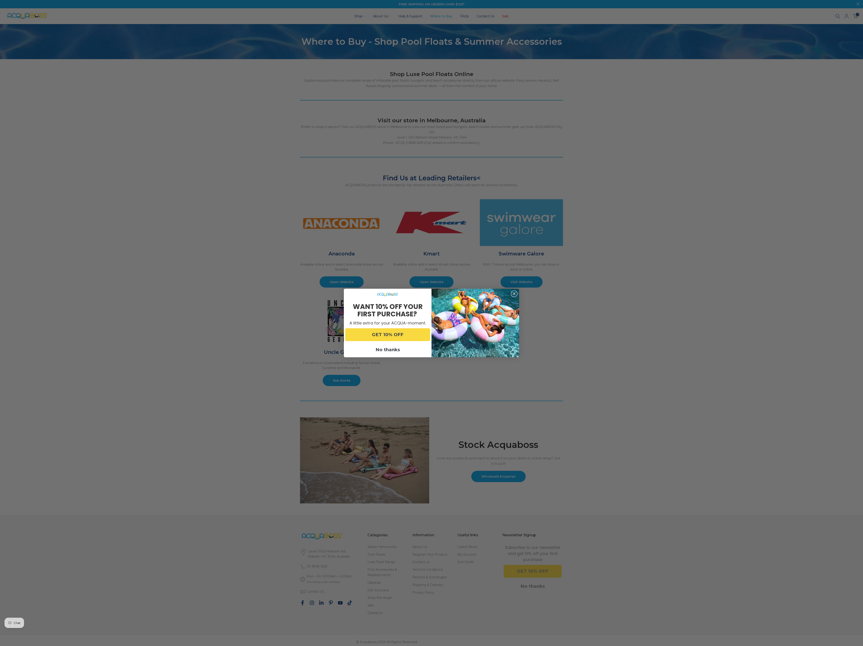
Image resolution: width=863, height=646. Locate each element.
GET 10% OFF (387, 334)
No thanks (388, 349)
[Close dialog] (514, 294)
